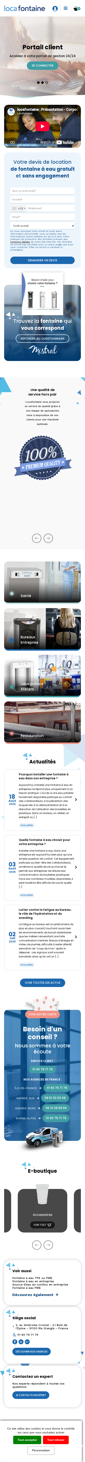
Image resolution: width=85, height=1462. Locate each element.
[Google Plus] (28, 1342)
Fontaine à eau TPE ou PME (32, 1278)
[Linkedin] (22, 1342)
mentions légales (20, 242)
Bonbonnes (42, 1219)
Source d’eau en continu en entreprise (40, 1284)
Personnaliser (41, 1450)
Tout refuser (55, 1439)
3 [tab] (46, 82)
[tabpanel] (42, 57)
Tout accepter (27, 1439)
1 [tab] (38, 82)
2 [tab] (42, 82)
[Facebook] (15, 1342)
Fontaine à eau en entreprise (33, 1281)
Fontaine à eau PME (26, 1287)
